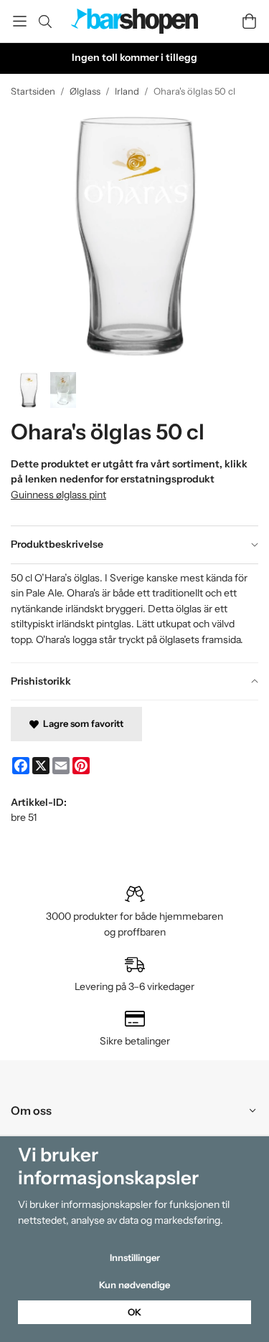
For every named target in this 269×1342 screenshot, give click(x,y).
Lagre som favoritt (81, 723)
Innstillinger (135, 1257)
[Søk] (44, 21)
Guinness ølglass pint (58, 494)
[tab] (134, 544)
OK (134, 1312)
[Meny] (19, 21)
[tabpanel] (134, 612)
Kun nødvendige (134, 1284)
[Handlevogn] (249, 21)
